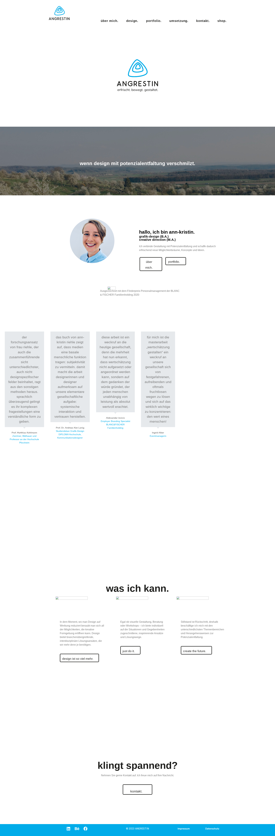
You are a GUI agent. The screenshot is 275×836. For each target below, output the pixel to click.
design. (132, 20)
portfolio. (154, 20)
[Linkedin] (68, 829)
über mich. (109, 20)
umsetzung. (178, 20)
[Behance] (77, 829)
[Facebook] (86, 829)
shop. (222, 20)
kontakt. (203, 20)
